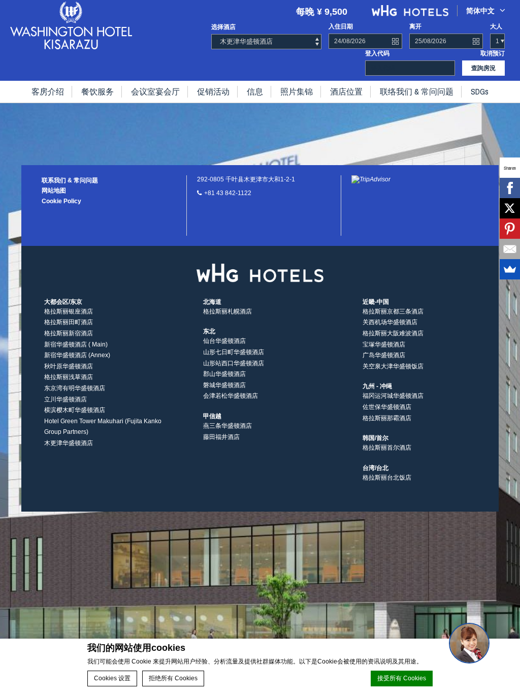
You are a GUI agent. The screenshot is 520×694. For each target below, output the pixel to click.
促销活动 (213, 91)
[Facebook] (510, 188)
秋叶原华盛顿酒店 (68, 366)
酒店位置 (346, 91)
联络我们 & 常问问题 (416, 91)
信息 (255, 91)
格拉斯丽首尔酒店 (387, 447)
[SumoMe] (510, 269)
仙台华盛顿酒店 (224, 340)
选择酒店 (223, 26)
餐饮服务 (97, 91)
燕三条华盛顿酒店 (227, 425)
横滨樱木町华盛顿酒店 (74, 410)
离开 (415, 26)
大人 (496, 26)
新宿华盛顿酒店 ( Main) (76, 344)
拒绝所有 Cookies (173, 678)
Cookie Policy (61, 201)
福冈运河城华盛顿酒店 (393, 395)
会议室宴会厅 (155, 91)
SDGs (480, 91)
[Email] (510, 249)
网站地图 (54, 190)
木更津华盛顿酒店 (68, 443)
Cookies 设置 (112, 678)
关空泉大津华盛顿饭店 (393, 366)
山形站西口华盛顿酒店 (233, 363)
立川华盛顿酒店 (65, 399)
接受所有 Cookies (401, 678)
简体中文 (480, 11)
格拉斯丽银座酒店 (68, 311)
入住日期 (341, 26)
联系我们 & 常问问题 (70, 180)
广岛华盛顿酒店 (384, 355)
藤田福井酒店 (221, 436)
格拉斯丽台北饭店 (387, 477)
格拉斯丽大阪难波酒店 (393, 333)
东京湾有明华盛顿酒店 (74, 388)
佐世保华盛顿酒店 (387, 407)
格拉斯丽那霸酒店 (387, 418)
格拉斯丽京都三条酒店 (393, 311)
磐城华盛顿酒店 (224, 385)
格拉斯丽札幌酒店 (227, 311)
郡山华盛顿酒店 (224, 373)
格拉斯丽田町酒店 (68, 322)
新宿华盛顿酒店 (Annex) (77, 355)
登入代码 (377, 53)
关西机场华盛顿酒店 (390, 322)
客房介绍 (47, 91)
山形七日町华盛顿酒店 (233, 352)
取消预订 (492, 53)
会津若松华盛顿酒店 (230, 395)
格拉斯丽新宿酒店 (68, 333)
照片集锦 (296, 91)
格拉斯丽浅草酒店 (68, 377)
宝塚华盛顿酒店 (384, 344)
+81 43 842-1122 (227, 193)
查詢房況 (483, 68)
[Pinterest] (510, 228)
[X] (510, 208)
